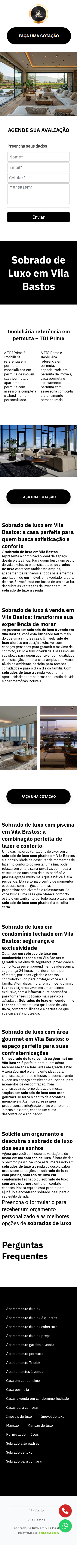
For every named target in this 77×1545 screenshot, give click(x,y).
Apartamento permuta (24, 1353)
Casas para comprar (22, 1407)
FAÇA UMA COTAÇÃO (38, 497)
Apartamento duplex (23, 1308)
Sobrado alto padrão (22, 1443)
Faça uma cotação (38, 796)
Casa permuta (17, 1389)
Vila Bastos (36, 1520)
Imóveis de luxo (19, 1416)
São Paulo (36, 1511)
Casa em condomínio (23, 1380)
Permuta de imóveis (22, 1434)
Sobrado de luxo (19, 1452)
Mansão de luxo (40, 1425)
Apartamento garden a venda (30, 1344)
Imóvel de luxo (52, 1416)
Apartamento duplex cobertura (32, 1326)
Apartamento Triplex (23, 1362)
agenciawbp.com (49, 1532)
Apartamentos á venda (24, 1371)
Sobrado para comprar (24, 1461)
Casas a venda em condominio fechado (37, 1398)
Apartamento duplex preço (28, 1335)
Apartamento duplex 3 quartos (31, 1317)
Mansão (12, 1425)
